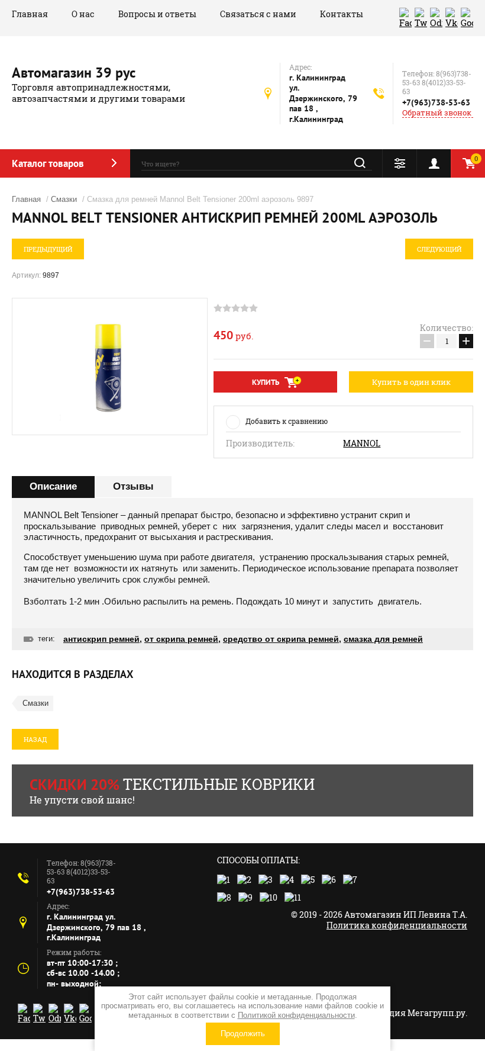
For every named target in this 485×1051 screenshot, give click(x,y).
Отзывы (133, 486)
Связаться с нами (258, 14)
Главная (30, 14)
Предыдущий (48, 249)
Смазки (64, 199)
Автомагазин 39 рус (73, 72)
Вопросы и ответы (157, 14)
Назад (35, 739)
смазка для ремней (383, 639)
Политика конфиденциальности (396, 925)
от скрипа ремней (181, 639)
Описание (53, 486)
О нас (83, 14)
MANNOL (361, 443)
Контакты (341, 14)
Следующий (439, 249)
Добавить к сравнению (286, 421)
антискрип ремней (101, 639)
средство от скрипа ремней (281, 639)
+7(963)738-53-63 (436, 102)
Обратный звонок (436, 113)
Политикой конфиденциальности (296, 1015)
